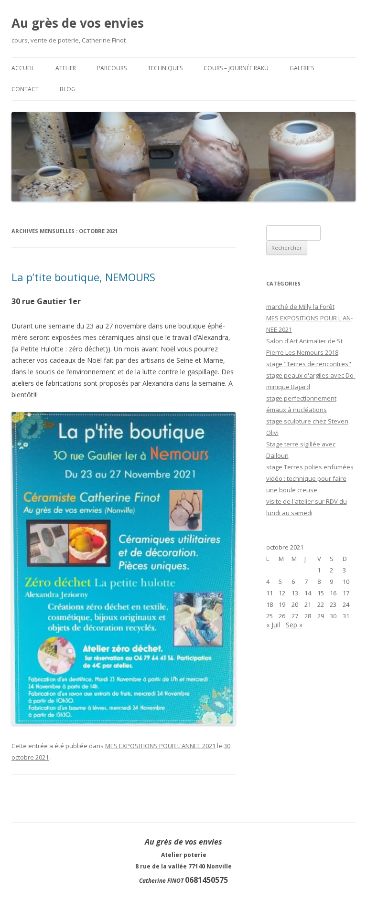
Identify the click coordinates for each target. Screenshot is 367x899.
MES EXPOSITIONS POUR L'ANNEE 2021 (160, 745)
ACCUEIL (22, 68)
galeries (302, 68)
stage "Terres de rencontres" (308, 364)
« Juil (273, 624)
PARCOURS (112, 68)
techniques (165, 68)
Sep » (294, 624)
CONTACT (25, 89)
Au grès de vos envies (77, 23)
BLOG (68, 89)
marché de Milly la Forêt (300, 306)
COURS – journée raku (236, 68)
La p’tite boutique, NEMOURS (83, 277)
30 (333, 616)
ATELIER (65, 68)
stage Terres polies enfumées (310, 467)
